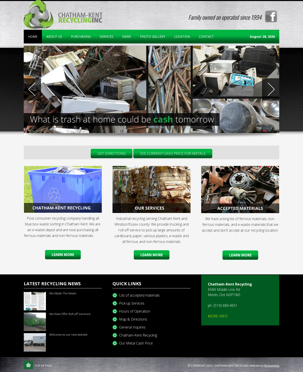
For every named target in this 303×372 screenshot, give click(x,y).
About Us (52, 36)
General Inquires (132, 327)
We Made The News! (62, 293)
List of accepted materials (139, 295)
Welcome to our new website (68, 335)
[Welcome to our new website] (36, 342)
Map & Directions (133, 319)
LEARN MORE (240, 255)
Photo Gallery (152, 36)
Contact (206, 36)
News (126, 36)
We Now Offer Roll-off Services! (70, 314)
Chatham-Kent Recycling (138, 335)
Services (104, 36)
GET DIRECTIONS (111, 153)
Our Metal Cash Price (136, 343)
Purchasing (81, 36)
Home (32, 36)
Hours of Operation (134, 311)
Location (182, 36)
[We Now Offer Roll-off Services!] (36, 322)
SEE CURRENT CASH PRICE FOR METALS (173, 153)
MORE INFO (218, 316)
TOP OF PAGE (43, 366)
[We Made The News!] (36, 301)
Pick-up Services (131, 303)
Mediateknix (271, 366)
